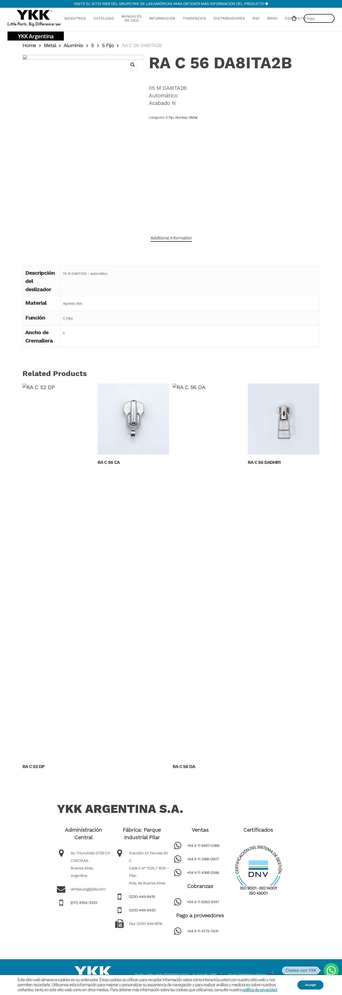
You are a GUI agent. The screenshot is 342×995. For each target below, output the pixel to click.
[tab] (171, 238)
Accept (310, 984)
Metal (50, 45)
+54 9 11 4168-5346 (203, 872)
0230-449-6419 (142, 896)
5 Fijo (108, 45)
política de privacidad (259, 990)
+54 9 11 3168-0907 (203, 859)
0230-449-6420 (142, 910)
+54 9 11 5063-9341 (203, 901)
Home (29, 45)
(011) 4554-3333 (84, 902)
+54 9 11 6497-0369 (203, 845)
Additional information (171, 237)
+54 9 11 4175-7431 (202, 931)
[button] (132, 64)
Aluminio (73, 45)
